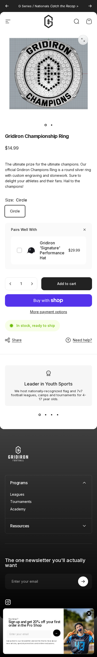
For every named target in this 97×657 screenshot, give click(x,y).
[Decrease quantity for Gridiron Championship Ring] (10, 284)
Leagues (17, 494)
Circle (15, 211)
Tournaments (21, 501)
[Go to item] (45, 125)
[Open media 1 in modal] (83, 40)
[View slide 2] (45, 415)
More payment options (48, 312)
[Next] (90, 6)
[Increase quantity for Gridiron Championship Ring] (32, 284)
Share (17, 340)
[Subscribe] (83, 581)
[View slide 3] (51, 415)
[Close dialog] (89, 613)
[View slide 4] (57, 415)
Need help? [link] (82, 340)
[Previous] (6, 6)
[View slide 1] (40, 415)
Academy (18, 509)
